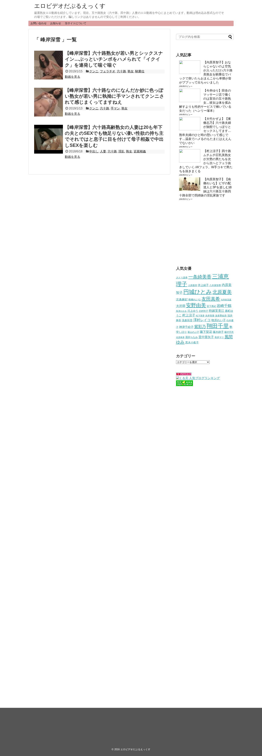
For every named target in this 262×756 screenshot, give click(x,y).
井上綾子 (203, 285)
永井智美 (209, 315)
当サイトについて (75, 23)
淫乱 (121, 151)
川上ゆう (192, 310)
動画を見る (72, 76)
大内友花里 (226, 300)
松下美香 (200, 315)
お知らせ (55, 23)
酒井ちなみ (191, 337)
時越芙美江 (216, 310)
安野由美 (196, 305)
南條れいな (194, 299)
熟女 (131, 71)
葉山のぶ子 (193, 332)
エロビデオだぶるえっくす (69, 6)
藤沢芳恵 (229, 332)
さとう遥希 (182, 277)
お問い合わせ (38, 23)
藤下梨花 (206, 331)
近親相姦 (140, 151)
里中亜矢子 (206, 337)
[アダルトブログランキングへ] (183, 374)
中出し (93, 151)
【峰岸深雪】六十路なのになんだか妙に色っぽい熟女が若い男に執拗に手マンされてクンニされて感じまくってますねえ (114, 96)
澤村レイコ (202, 320)
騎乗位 (139, 71)
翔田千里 (218, 326)
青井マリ (219, 337)
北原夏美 (222, 292)
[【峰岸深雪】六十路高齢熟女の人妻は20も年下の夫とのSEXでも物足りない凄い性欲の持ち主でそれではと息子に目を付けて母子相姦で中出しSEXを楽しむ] (48, 139)
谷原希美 (180, 337)
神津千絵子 (186, 326)
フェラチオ (107, 71)
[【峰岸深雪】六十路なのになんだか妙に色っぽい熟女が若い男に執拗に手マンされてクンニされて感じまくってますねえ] (48, 102)
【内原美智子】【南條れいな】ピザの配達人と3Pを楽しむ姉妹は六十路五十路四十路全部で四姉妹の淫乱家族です (205, 187)
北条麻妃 (182, 299)
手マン (115, 108)
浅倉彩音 (187, 320)
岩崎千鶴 (224, 306)
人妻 (103, 151)
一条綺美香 (199, 276)
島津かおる (181, 311)
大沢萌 (180, 306)
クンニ (93, 71)
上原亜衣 (192, 285)
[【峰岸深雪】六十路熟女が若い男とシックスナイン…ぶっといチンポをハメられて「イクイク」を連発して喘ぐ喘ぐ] (48, 65)
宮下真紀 (211, 306)
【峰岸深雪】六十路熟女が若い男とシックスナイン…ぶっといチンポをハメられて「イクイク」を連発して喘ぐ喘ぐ (114, 59)
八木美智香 (215, 285)
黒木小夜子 (192, 342)
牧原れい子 (218, 320)
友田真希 (211, 298)
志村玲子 (203, 311)
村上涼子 (188, 315)
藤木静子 (218, 331)
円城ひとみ (197, 292)
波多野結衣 (221, 315)
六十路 (121, 71)
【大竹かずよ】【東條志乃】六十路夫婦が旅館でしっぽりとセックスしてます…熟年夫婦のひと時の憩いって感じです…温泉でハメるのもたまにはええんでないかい (205, 131)
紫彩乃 (200, 326)
